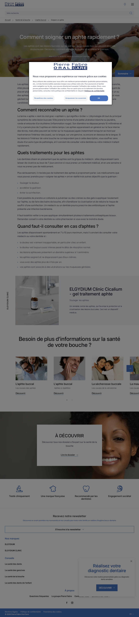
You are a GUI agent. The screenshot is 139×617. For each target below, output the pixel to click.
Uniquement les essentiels (75, 98)
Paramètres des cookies (43, 98)
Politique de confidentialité (94, 91)
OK (99, 98)
